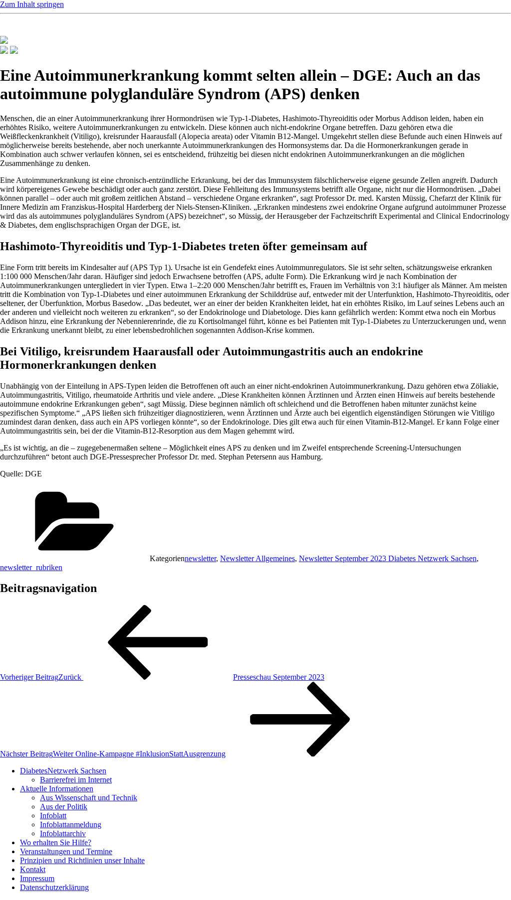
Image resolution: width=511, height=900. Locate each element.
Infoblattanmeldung (70, 824)
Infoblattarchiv (63, 833)
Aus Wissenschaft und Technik (88, 797)
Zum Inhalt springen (32, 4)
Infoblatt (53, 815)
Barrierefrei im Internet (76, 779)
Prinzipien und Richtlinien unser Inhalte (82, 860)
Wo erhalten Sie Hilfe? (55, 842)
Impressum (37, 878)
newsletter (200, 558)
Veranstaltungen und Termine (66, 851)
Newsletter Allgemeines (257, 558)
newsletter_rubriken (31, 567)
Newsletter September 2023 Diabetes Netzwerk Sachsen (388, 558)
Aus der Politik (63, 806)
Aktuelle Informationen (56, 788)
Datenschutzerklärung (54, 887)
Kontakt (32, 869)
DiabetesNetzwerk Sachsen (63, 770)
